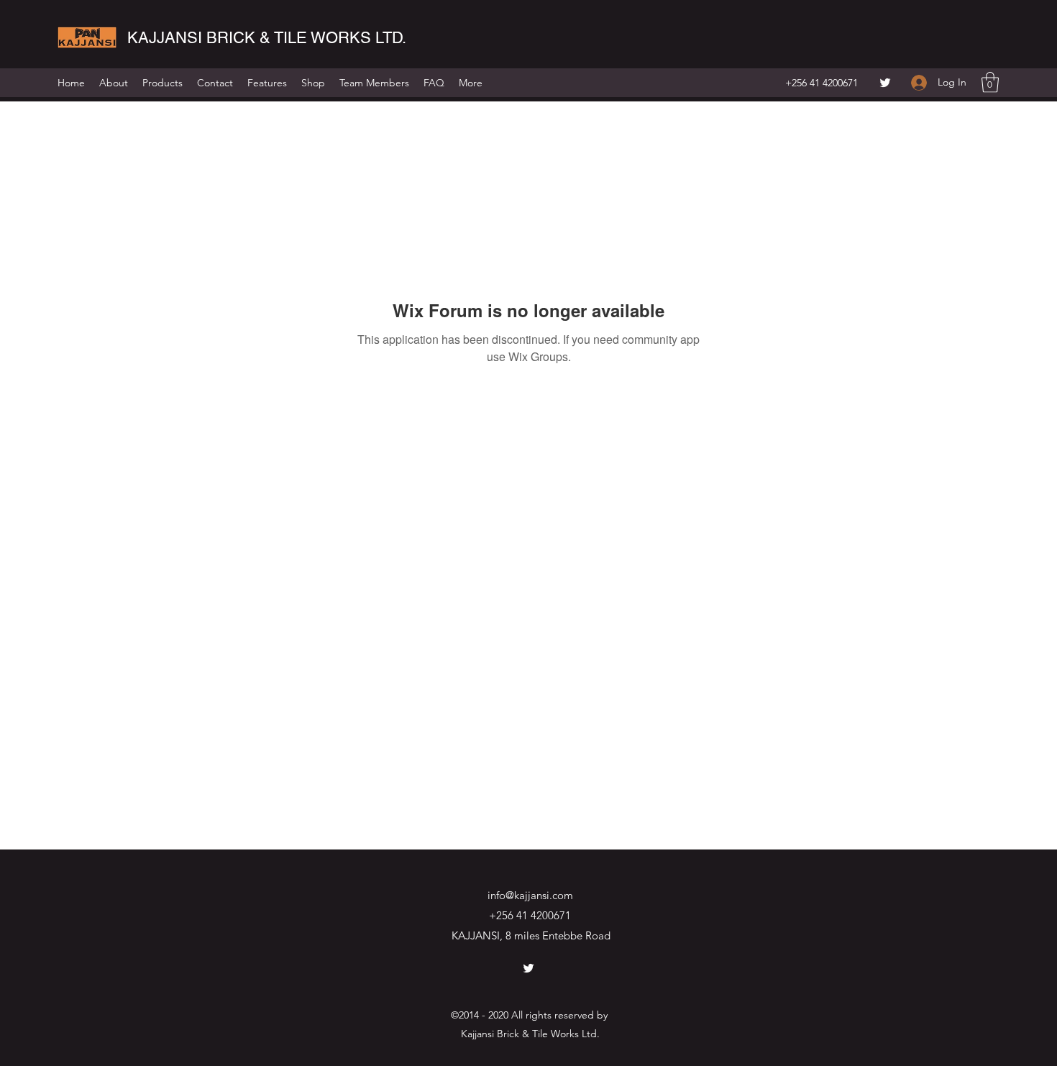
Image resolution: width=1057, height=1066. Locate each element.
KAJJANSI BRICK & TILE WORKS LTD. (266, 38)
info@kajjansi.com (530, 895)
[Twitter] (885, 83)
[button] (990, 82)
